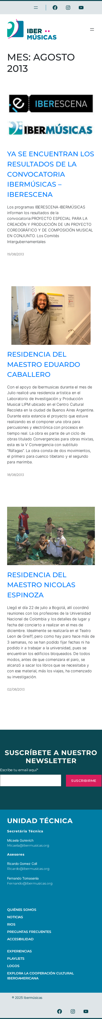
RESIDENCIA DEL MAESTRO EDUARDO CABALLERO (43, 364)
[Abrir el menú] (92, 29)
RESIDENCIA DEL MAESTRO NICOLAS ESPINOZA (41, 585)
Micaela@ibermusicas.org (28, 845)
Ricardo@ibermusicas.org (28, 869)
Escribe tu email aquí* (19, 770)
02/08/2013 (16, 689)
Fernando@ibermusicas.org (30, 883)
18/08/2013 (15, 475)
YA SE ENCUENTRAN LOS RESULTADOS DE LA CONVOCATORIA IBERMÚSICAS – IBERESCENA (50, 174)
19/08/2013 (15, 254)
